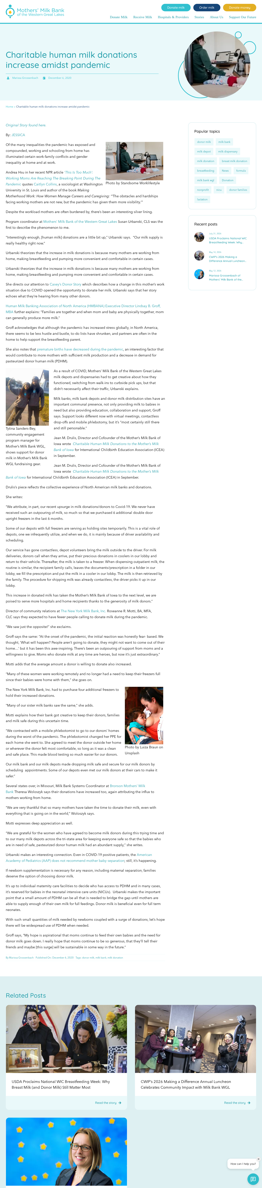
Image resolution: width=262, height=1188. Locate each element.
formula (241, 170)
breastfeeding (205, 170)
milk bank (101, 957)
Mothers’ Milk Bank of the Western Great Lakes (80, 221)
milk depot (204, 151)
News (225, 170)
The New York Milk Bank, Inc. (83, 611)
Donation (227, 180)
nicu (219, 190)
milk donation (115, 957)
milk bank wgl (205, 180)
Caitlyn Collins (45, 184)
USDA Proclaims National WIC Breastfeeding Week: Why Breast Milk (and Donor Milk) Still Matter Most (228, 240)
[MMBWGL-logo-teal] (35, 6)
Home (9, 106)
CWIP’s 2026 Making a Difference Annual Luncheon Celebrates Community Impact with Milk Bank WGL (228, 259)
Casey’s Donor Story (65, 284)
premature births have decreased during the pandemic (80, 349)
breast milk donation (234, 161)
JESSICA (18, 135)
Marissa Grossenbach (21, 957)
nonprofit (203, 190)
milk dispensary (227, 151)
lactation (202, 199)
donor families (238, 190)
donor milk (88, 957)
